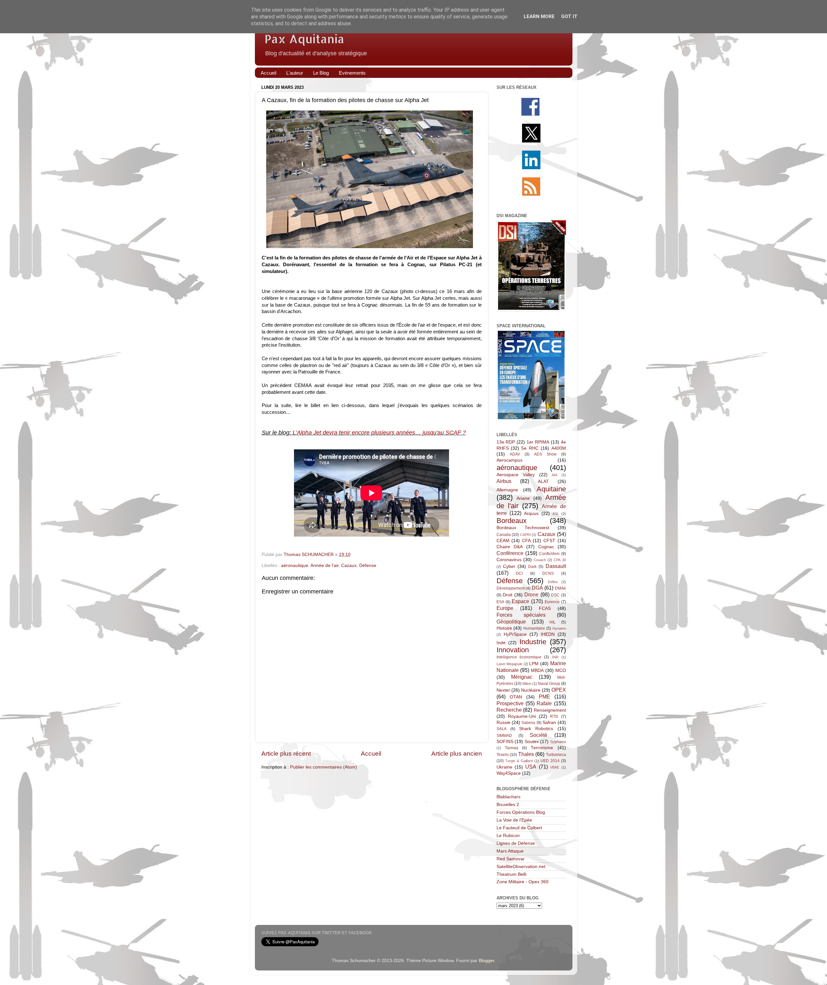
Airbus (504, 481)
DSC (555, 595)
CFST (549, 540)
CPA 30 (560, 560)
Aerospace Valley (516, 474)
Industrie (532, 642)
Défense (367, 565)
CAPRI (525, 535)
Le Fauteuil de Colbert (519, 827)
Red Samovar (511, 858)
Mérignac (521, 677)
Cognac (546, 546)
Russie (503, 722)
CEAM (503, 540)
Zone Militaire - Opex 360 (523, 881)
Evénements (352, 73)
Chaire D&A (510, 546)
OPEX (558, 690)
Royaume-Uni (522, 716)
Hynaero (559, 628)
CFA (526, 540)
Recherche (509, 710)
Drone (531, 594)
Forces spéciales (521, 615)
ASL (555, 514)
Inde (501, 642)
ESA (500, 602)
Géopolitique (511, 621)
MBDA (537, 670)
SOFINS (505, 741)
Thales (526, 754)
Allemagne (507, 489)
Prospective (510, 703)
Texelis (503, 754)
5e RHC (530, 448)
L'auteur (294, 73)
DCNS (548, 573)
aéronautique (294, 565)
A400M (558, 448)
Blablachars (508, 796)
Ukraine (504, 767)
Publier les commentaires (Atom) (323, 767)
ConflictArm (549, 553)
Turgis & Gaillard (519, 761)
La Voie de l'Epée (514, 820)
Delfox (553, 582)
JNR (555, 657)
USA (530, 767)
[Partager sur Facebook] (401, 555)
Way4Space (509, 773)
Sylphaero (558, 742)
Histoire (504, 628)
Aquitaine (551, 489)
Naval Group (549, 683)
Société (538, 735)
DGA (537, 588)
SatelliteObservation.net (521, 866)
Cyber (509, 566)
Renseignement (550, 710)
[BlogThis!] (380, 555)
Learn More (539, 16)
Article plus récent (286, 753)
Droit (507, 594)
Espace (520, 601)
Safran (549, 722)
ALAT (543, 481)
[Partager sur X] (390, 555)
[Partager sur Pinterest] (411, 555)
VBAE (554, 767)
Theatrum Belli (511, 874)
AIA (554, 475)
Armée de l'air (324, 565)
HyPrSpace (515, 634)
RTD (554, 716)
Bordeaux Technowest (523, 527)
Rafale (544, 703)
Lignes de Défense (516, 843)
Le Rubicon (508, 835)
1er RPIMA (538, 442)
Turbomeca (556, 754)
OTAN (516, 697)
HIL (553, 622)
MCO (560, 670)
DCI (519, 573)
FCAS (545, 608)
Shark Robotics (536, 728)
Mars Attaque (510, 851)
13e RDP (506, 442)
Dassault (556, 566)
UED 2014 (550, 761)
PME (544, 696)
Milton (526, 684)
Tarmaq (511, 748)
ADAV (515, 454)
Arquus (531, 513)
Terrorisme (542, 747)
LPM (534, 663)
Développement (511, 588)
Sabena (528, 722)
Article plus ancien (456, 753)
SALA (502, 729)
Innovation (513, 650)
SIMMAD (504, 735)
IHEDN (548, 634)
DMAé (560, 588)
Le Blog (321, 73)
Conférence (510, 553)
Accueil (268, 73)
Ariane (523, 498)
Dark (532, 566)
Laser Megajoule (510, 664)
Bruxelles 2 (508, 804)
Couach (540, 560)
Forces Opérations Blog (521, 812)
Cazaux (349, 565)
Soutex (532, 741)
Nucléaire (530, 690)
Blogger (486, 960)
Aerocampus (509, 460)
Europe (505, 608)
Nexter (503, 690)
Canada (504, 534)
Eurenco (552, 602)
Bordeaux (512, 521)
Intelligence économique (519, 657)
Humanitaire (534, 628)
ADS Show (545, 454)
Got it (569, 16)
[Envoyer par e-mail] (370, 555)
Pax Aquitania (304, 38)
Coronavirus (509, 559)
